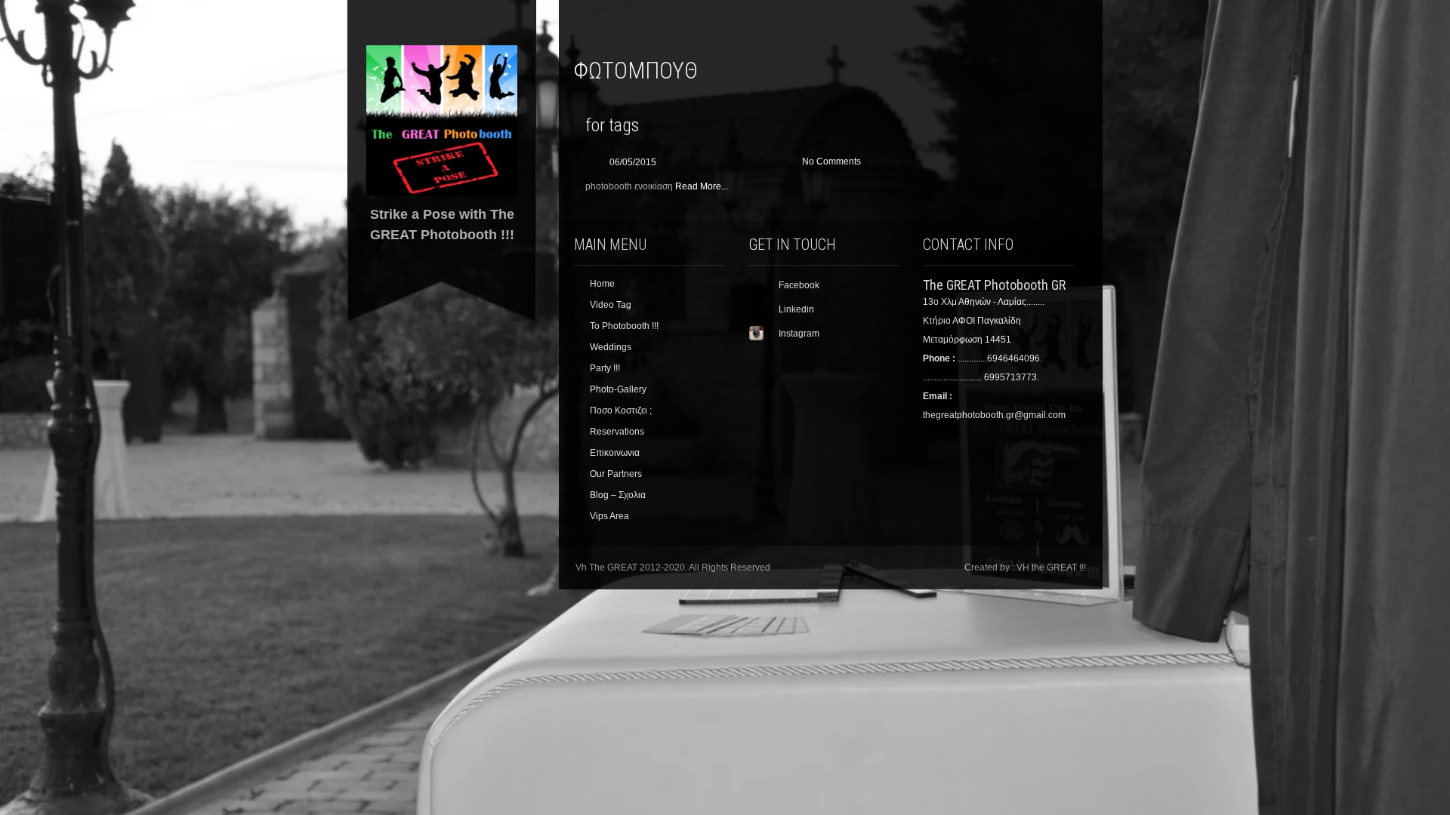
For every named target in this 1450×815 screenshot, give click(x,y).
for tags (612, 125)
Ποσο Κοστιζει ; (621, 410)
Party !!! (605, 368)
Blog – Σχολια (618, 495)
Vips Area (609, 516)
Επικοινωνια (615, 452)
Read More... (701, 186)
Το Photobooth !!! (624, 326)
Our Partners (616, 474)
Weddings (610, 347)
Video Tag (610, 305)
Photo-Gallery (618, 389)
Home (602, 283)
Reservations (617, 431)
